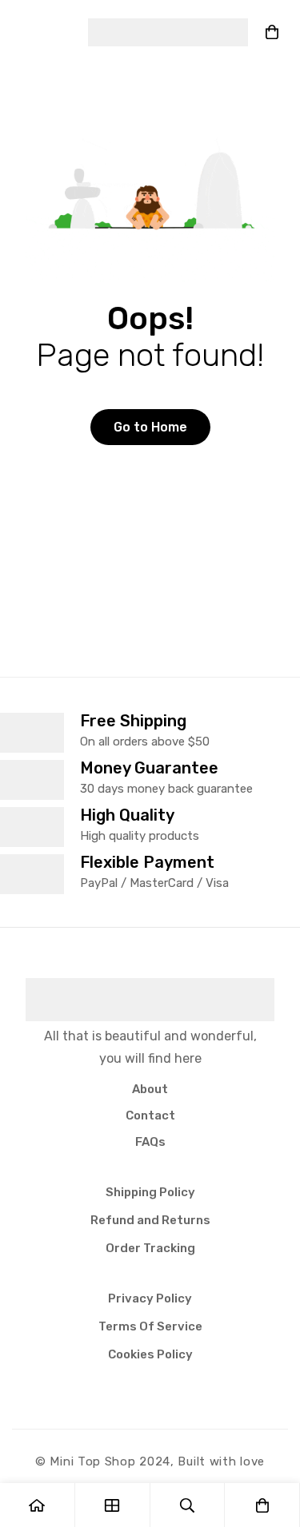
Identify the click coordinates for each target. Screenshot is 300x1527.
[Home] (37, 1505)
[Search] (188, 1505)
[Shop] (112, 1505)
